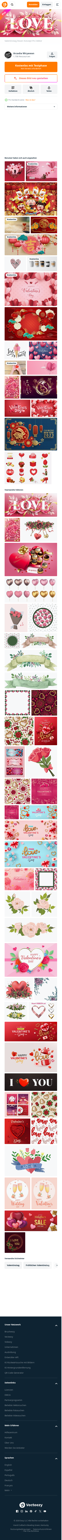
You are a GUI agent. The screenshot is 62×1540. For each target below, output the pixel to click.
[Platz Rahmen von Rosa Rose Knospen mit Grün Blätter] (17, 857)
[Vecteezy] (4, 4)
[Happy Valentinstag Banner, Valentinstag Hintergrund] (30, 343)
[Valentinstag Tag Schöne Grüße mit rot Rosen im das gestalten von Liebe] (17, 1448)
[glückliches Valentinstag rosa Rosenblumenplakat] (43, 444)
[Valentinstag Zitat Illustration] (16, 404)
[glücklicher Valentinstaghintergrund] (19, 423)
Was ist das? (30, 100)
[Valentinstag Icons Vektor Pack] (28, 567)
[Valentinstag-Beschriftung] (15, 301)
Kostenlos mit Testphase (31, 67)
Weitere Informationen (17, 105)
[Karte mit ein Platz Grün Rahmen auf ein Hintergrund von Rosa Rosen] (16, 1142)
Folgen (52, 56)
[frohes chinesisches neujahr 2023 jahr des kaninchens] (18, 262)
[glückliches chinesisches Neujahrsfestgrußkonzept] (30, 219)
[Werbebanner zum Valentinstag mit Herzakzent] (38, 942)
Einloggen (46, 4)
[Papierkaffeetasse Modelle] (19, 317)
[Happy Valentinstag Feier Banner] (20, 191)
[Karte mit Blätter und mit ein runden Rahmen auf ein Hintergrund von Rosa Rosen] (19, 772)
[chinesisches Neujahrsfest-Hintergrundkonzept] (30, 377)
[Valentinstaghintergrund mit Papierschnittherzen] (20, 440)
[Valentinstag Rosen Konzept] (30, 604)
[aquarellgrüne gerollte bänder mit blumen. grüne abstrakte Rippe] (30, 814)
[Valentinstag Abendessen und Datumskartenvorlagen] (17, 1395)
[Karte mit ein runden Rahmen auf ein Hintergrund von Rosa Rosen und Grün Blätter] (42, 765)
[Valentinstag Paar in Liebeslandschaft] (15, 170)
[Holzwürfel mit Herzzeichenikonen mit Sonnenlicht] (17, 245)
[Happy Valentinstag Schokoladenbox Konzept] (30, 684)
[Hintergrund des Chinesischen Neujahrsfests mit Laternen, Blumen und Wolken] (30, 282)
